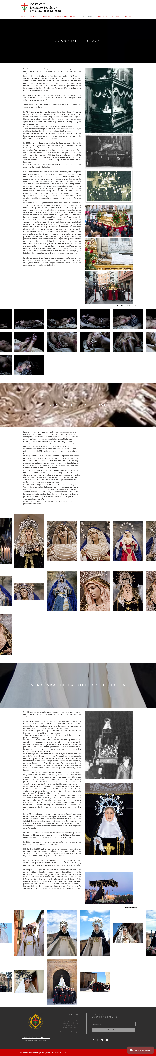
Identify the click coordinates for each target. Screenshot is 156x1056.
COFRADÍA (38, 4)
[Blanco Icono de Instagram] (93, 1040)
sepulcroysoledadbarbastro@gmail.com (70, 1032)
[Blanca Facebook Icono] (97, 1040)
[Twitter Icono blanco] (102, 1040)
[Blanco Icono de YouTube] (107, 1040)
